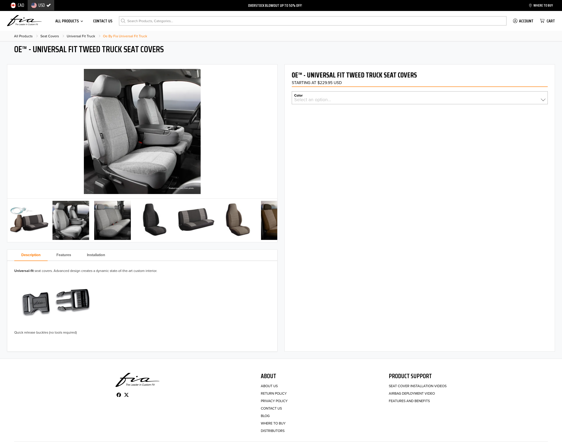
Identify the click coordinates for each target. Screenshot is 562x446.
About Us (269, 385)
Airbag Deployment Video (412, 393)
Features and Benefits (409, 400)
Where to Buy (273, 423)
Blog (265, 415)
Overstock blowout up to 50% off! (275, 5)
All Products (23, 36)
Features (63, 255)
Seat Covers (49, 36)
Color (298, 95)
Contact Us (271, 408)
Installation (96, 255)
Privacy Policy (274, 400)
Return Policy (274, 393)
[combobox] (420, 99)
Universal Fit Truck (81, 36)
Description (31, 255)
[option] (17, 5)
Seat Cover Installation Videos (418, 385)
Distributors (273, 430)
